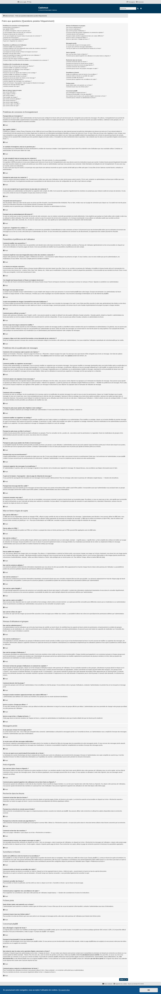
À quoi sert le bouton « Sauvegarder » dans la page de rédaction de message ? (24, 83)
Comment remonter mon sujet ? (11, 86)
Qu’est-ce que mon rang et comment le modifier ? (16, 58)
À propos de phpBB (40, 931)
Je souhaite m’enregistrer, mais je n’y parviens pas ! (16, 30)
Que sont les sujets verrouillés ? (11, 104)
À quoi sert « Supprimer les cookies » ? (13, 41)
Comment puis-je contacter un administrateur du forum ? (81, 97)
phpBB (106, 293)
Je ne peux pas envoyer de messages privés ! (78, 45)
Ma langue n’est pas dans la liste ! (12, 53)
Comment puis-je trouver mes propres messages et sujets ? (82, 68)
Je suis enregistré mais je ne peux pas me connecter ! (17, 32)
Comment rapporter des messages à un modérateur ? (17, 81)
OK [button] (149, 990)
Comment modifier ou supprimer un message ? (15, 67)
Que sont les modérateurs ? (73, 29)
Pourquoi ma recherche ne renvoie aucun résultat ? (79, 63)
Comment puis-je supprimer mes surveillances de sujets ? (81, 79)
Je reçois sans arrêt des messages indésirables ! (79, 46)
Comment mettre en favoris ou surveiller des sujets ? (80, 76)
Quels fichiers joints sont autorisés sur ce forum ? (79, 85)
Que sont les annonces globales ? (12, 98)
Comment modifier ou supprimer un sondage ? (15, 74)
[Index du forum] (27, 8)
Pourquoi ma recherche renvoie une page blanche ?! (80, 65)
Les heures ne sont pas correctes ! (12, 50)
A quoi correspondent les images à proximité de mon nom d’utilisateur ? (22, 55)
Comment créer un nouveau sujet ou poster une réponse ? (18, 66)
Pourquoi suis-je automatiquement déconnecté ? (15, 39)
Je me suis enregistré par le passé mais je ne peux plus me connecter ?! (22, 36)
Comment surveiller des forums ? (75, 77)
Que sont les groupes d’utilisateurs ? (76, 30)
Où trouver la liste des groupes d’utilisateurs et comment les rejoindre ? (85, 32)
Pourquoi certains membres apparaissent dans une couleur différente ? (85, 36)
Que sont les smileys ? (9, 95)
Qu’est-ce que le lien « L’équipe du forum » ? (78, 39)
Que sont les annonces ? (9, 100)
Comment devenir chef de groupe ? (75, 34)
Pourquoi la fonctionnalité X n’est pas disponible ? (79, 94)
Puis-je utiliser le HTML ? (9, 93)
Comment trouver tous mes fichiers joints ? (77, 86)
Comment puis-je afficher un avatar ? (13, 56)
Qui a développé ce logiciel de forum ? (76, 92)
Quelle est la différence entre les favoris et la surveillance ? (81, 74)
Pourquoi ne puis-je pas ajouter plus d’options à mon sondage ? (19, 72)
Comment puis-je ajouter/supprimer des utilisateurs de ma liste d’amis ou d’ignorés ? (88, 55)
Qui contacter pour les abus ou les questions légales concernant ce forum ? (86, 96)
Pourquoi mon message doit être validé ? (14, 84)
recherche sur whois (115, 953)
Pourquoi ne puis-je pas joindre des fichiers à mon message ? (19, 78)
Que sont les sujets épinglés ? (11, 102)
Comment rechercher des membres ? (76, 66)
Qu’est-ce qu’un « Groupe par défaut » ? (77, 37)
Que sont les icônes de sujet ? (11, 105)
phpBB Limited (50, 929)
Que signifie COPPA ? (9, 29)
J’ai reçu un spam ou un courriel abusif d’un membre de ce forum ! (83, 48)
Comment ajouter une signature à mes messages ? (16, 69)
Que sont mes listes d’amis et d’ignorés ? (77, 54)
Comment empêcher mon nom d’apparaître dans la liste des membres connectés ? (25, 48)
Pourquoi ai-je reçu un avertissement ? (13, 79)
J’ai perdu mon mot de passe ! (11, 37)
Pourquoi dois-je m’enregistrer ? (11, 27)
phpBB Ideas (93, 941)
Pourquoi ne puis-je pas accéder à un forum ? (15, 76)
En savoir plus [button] (64, 990)
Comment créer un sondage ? (11, 71)
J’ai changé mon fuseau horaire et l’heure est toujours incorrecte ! (20, 51)
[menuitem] (29, 2)
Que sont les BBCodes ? (9, 92)
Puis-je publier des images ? (10, 97)
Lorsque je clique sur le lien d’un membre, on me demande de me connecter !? (26, 60)
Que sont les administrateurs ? (74, 27)
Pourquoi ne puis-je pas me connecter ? (13, 34)
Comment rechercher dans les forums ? (76, 61)
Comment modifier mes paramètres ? (13, 46)
